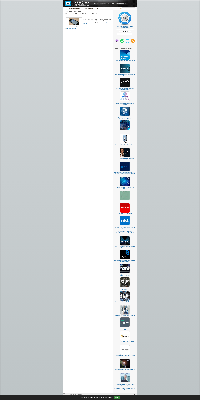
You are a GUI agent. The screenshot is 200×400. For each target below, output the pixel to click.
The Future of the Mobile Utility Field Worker (125, 391)
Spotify (122, 43)
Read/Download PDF (71, 28)
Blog (98, 8)
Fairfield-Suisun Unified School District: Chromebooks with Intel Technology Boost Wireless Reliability (125, 384)
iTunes (117, 43)
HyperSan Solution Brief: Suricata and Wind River (125, 315)
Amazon (127, 43)
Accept (116, 397)
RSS (133, 43)
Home (65, 8)
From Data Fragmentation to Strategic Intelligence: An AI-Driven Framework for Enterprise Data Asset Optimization (124, 173)
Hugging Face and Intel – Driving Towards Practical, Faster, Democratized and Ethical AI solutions (125, 103)
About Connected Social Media (75, 8)
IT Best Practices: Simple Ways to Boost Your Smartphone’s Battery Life (81, 13)
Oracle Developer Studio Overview (125, 213)
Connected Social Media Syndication (81, 15)
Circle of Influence (89, 8)
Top (134, 394)
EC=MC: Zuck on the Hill (125, 201)
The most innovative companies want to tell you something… (110, 3)
